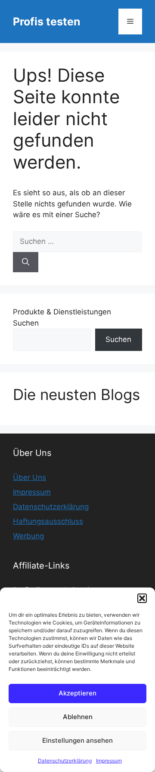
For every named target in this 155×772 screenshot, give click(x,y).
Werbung (28, 536)
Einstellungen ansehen (77, 740)
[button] (142, 598)
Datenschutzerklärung (65, 760)
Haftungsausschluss (48, 521)
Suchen (26, 323)
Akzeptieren (77, 693)
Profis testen (47, 21)
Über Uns (29, 477)
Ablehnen (78, 717)
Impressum (109, 760)
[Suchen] (25, 262)
